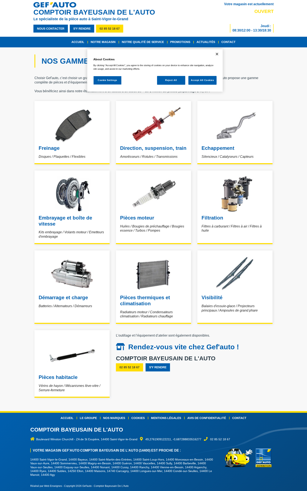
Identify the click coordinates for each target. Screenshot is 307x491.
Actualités (206, 42)
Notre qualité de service (143, 42)
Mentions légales (166, 418)
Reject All (171, 80)
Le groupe (88, 418)
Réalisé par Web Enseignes (46, 486)
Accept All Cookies (202, 80)
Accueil (77, 42)
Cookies (138, 418)
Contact (228, 42)
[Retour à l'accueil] (56, 5)
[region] (155, 70)
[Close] (217, 54)
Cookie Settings (107, 80)
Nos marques (114, 418)
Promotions (180, 42)
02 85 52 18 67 (110, 28)
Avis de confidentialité (206, 418)
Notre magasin (103, 42)
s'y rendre (82, 28)
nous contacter (50, 28)
